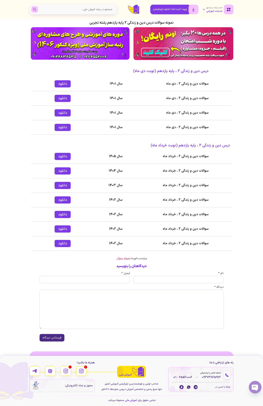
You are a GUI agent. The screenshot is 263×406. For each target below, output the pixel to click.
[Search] (34, 9)
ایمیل (125, 273)
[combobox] (76, 9)
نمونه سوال (123, 258)
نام (221, 273)
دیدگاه (219, 287)
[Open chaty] (255, 387)
